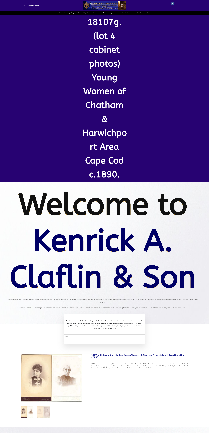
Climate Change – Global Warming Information (136, 13)
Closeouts (95, 13)
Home (61, 13)
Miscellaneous (104, 13)
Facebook (78, 13)
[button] (79, 356)
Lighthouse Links (115, 13)
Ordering (67, 13)
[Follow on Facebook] (172, 3)
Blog (72, 13)
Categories (86, 13)
